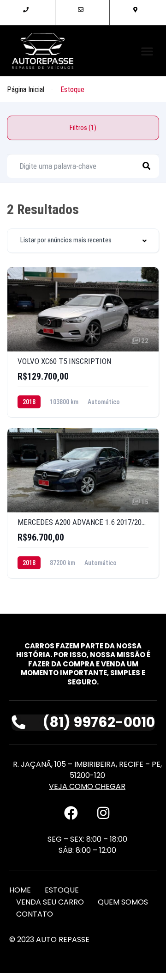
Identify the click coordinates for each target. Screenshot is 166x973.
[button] (147, 51)
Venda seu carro (50, 902)
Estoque (62, 890)
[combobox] (83, 240)
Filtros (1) (83, 127)
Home (20, 890)
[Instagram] (103, 813)
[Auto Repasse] (42, 51)
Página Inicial (25, 89)
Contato (34, 914)
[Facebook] (71, 813)
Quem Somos (123, 902)
